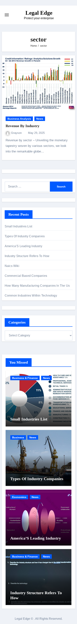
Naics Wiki (12, 265)
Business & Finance (25, 377)
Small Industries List (18, 226)
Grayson (16, 132)
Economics (19, 497)
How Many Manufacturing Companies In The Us (37, 285)
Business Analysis (19, 118)
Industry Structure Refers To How (27, 256)
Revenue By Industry (22, 126)
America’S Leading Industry (23, 246)
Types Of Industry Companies (25, 236)
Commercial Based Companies (26, 275)
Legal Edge (38, 13)
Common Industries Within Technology (31, 295)
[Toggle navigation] (7, 15)
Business (18, 437)
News (39, 118)
